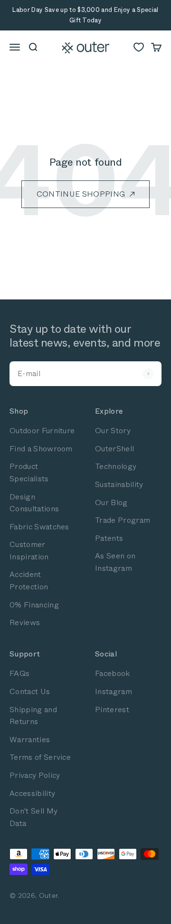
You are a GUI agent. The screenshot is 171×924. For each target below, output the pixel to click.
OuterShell (114, 448)
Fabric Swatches (39, 526)
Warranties (30, 739)
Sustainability (119, 484)
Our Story (113, 430)
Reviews (25, 622)
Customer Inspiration (29, 550)
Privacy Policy (35, 775)
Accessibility (32, 793)
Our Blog (111, 502)
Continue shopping (81, 194)
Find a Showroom (41, 448)
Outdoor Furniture (42, 430)
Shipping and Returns (33, 715)
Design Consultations (34, 503)
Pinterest (112, 709)
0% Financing (34, 604)
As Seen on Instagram (115, 562)
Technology (115, 466)
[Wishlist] (138, 47)
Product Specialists (29, 472)
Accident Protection (29, 580)
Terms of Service (40, 757)
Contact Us (30, 691)
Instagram (113, 691)
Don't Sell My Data (33, 817)
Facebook (112, 673)
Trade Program (122, 520)
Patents (109, 538)
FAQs (19, 673)
